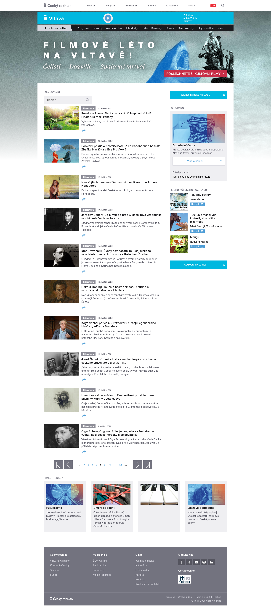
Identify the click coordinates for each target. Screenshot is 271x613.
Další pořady (54, 478)
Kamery (187, 21)
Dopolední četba (184, 145)
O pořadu (177, 108)
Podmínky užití (202, 597)
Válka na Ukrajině (60, 560)
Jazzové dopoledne (201, 507)
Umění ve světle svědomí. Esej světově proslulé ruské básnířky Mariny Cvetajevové (117, 397)
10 (109, 464)
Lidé (145, 28)
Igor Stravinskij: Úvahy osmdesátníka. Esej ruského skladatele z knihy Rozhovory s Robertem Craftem (116, 252)
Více (222, 28)
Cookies (170, 597)
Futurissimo (54, 507)
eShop (54, 574)
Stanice (152, 5)
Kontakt (140, 579)
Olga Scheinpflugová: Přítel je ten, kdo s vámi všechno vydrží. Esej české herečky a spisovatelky (118, 433)
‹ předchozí (68, 464)
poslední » (147, 464)
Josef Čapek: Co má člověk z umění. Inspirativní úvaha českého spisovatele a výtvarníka (118, 361)
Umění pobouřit (104, 507)
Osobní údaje (185, 597)
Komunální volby (59, 565)
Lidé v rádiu (142, 570)
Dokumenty (186, 28)
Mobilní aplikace (102, 574)
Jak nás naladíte (145, 560)
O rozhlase (172, 5)
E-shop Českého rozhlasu (189, 190)
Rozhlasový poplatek (148, 584)
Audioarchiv (190, 18)
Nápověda (141, 565)
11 (114, 464)
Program (110, 5)
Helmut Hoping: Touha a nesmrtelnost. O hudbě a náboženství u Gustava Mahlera (115, 288)
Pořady (97, 28)
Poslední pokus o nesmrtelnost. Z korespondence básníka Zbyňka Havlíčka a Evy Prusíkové (121, 147)
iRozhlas (91, 5)
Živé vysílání (100, 560)
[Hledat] (223, 5)
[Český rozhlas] (57, 5)
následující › (137, 464)
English (217, 597)
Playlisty (132, 28)
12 (120, 464)
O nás (170, 28)
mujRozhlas (131, 5)
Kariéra (140, 574)
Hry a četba (206, 28)
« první (58, 464)
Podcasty (98, 570)
